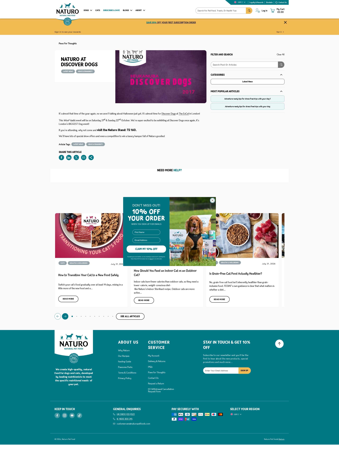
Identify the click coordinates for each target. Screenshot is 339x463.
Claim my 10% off (146, 249)
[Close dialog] (212, 200)
